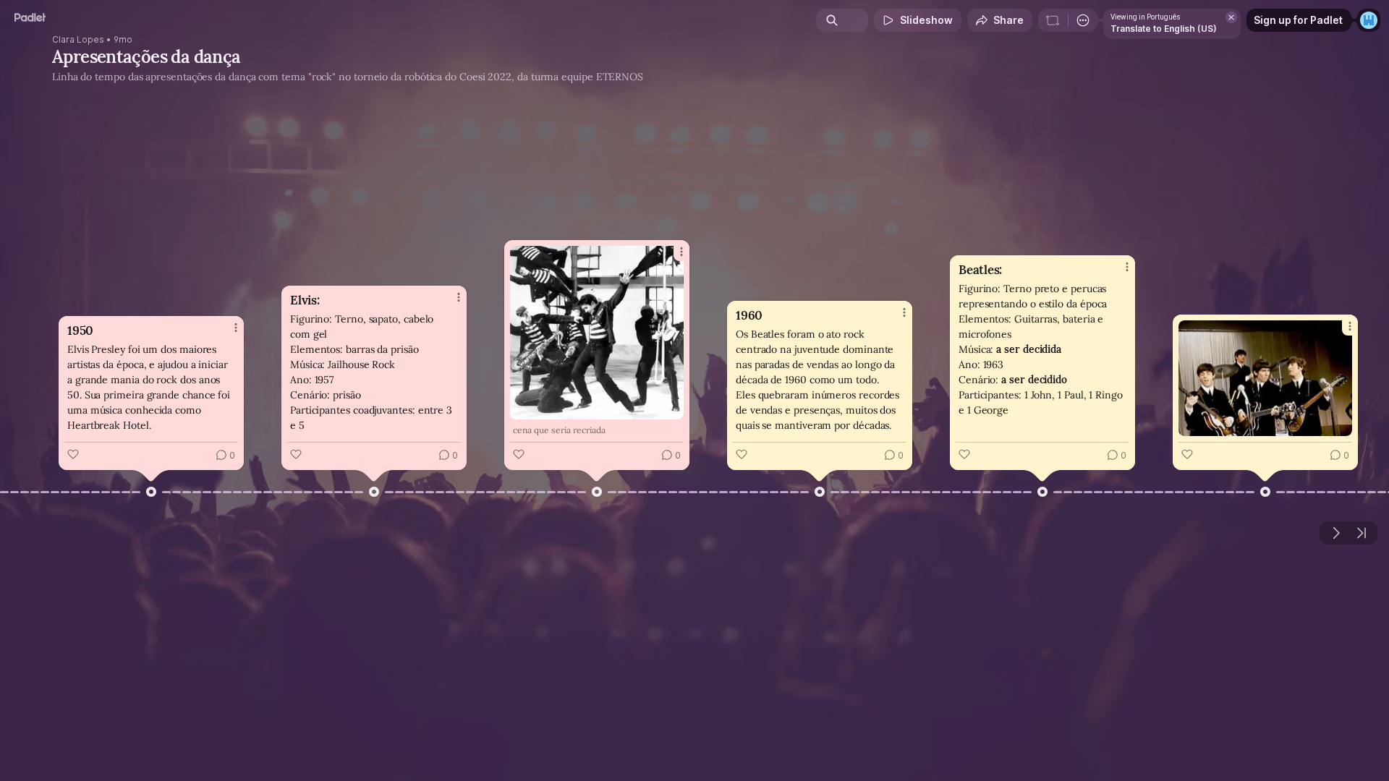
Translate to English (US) (1163, 28)
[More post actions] (236, 327)
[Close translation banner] (1231, 17)
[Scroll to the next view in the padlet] (1335, 533)
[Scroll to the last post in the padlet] (1361, 533)
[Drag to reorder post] (151, 492)
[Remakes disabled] (1052, 20)
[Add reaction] (73, 454)
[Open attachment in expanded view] (597, 332)
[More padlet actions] (1083, 20)
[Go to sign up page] (1368, 20)
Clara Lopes (78, 40)
